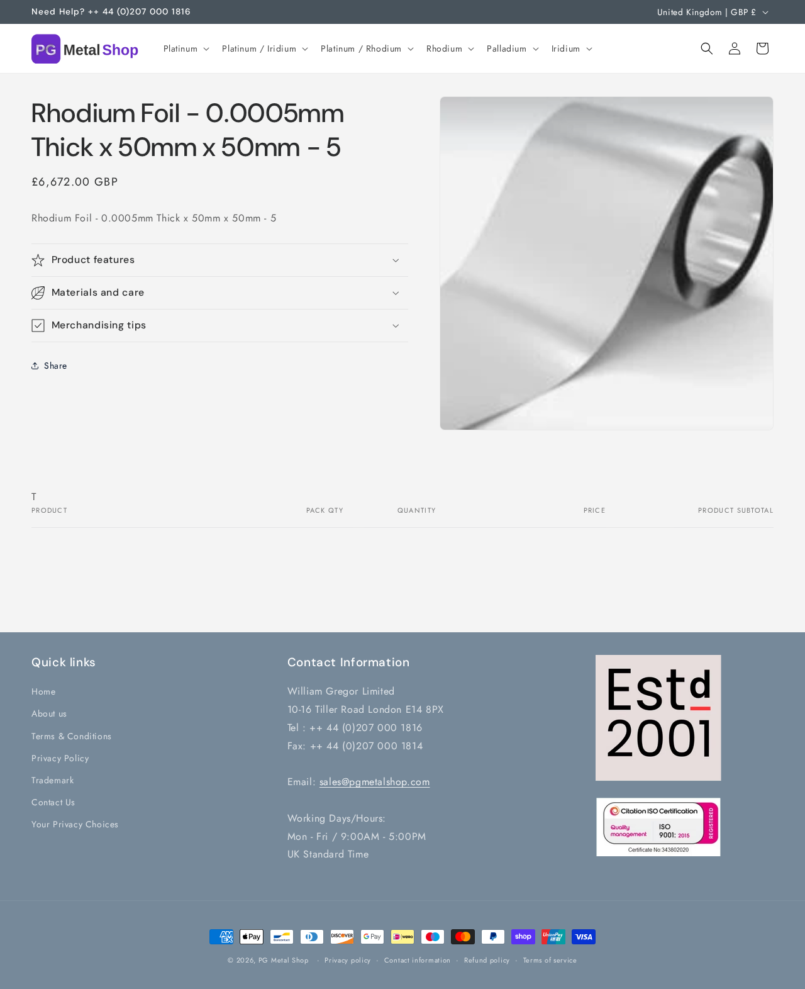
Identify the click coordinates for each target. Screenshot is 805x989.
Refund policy (487, 960)
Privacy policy (348, 960)
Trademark (52, 780)
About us (49, 713)
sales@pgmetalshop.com (374, 781)
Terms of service (550, 960)
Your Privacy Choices (75, 824)
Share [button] (55, 365)
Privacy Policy (60, 758)
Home (43, 691)
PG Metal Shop (283, 960)
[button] (185, 48)
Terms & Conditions (71, 736)
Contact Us (53, 802)
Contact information (417, 960)
